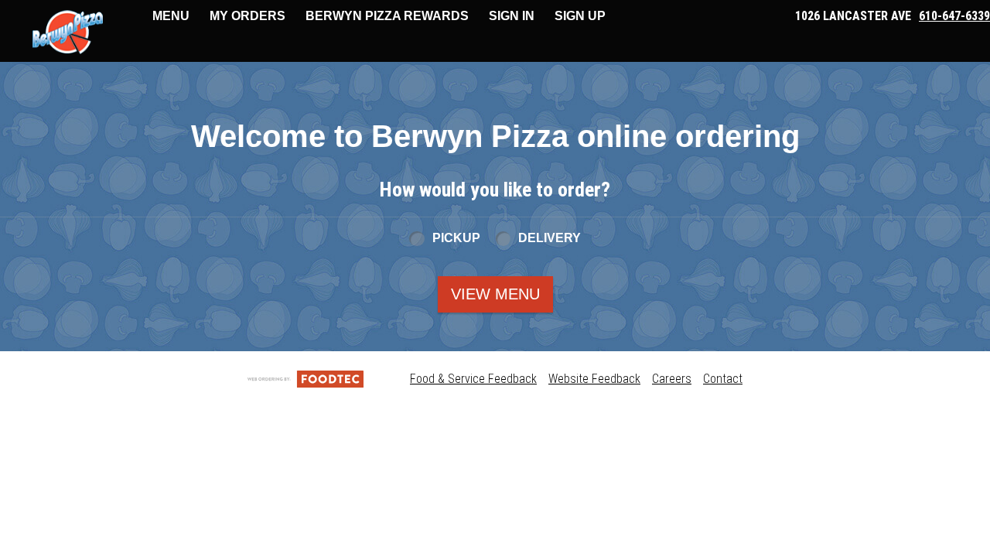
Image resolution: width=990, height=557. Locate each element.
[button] (67, 32)
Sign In (511, 15)
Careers (671, 378)
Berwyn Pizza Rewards (387, 15)
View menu (495, 293)
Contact (722, 378)
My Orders (247, 15)
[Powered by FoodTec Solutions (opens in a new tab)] (306, 378)
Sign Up (580, 15)
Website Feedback (594, 378)
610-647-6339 (954, 16)
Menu (170, 15)
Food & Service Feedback (473, 378)
